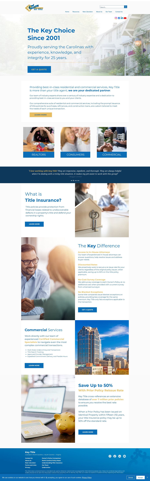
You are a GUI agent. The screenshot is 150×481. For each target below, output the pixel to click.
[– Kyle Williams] (75, 180)
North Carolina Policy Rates (51, 460)
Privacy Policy (87, 477)
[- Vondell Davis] (78, 180)
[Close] (147, 477)
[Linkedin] (122, 18)
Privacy (27, 467)
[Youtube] (125, 18)
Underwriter (46, 467)
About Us (28, 460)
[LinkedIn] (119, 456)
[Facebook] (118, 18)
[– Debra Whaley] (71, 180)
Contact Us (29, 458)
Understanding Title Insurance (52, 463)
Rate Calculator (30, 463)
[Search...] (125, 6)
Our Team (45, 465)
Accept (140, 477)
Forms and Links (30, 465)
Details (130, 477)
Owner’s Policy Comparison (51, 458)
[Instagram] (115, 18)
